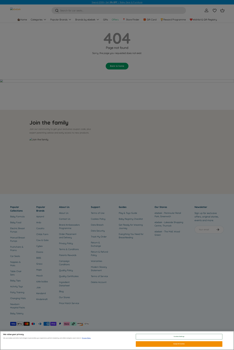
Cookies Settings (179, 336)
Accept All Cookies (179, 344)
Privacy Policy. (86, 338)
